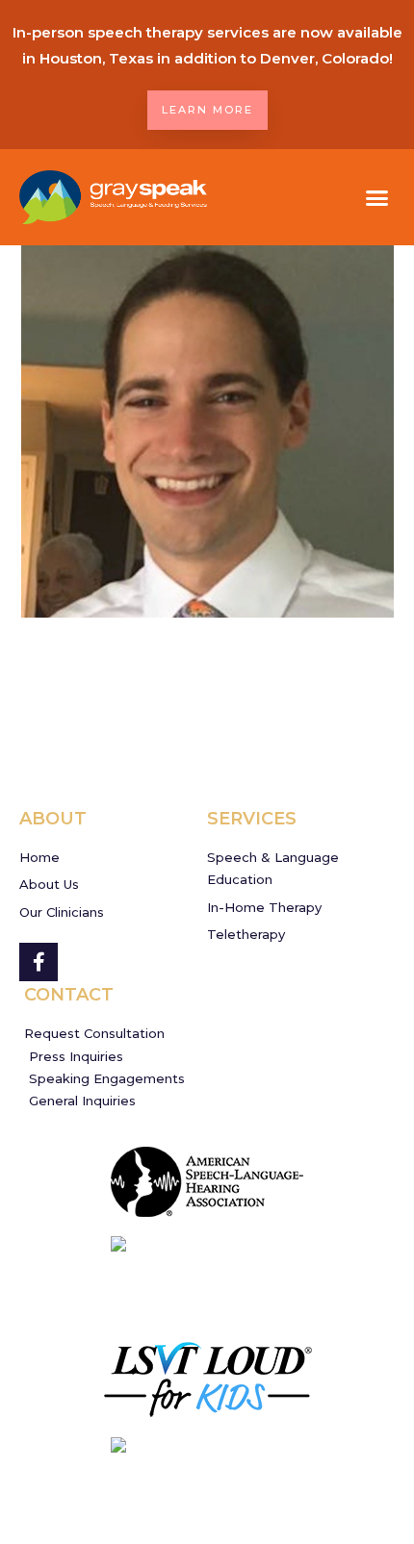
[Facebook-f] (38, 962)
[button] (377, 197)
